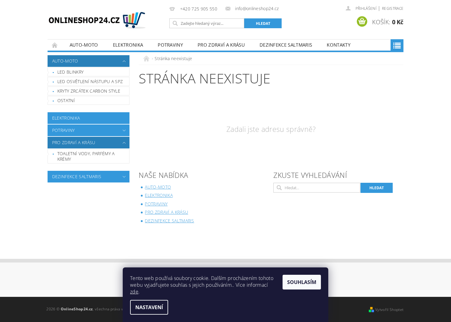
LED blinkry (70, 72)
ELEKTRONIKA (128, 45)
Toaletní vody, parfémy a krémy (86, 156)
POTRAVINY (170, 45)
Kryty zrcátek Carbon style (88, 91)
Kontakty (338, 45)
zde (134, 291)
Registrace (392, 8)
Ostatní (66, 100)
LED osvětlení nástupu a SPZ (90, 81)
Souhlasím (301, 282)
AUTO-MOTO (84, 45)
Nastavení (149, 307)
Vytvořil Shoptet (389, 309)
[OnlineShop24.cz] (97, 21)
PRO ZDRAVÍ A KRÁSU (221, 45)
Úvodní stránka (55, 45)
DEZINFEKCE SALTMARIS (286, 45)
